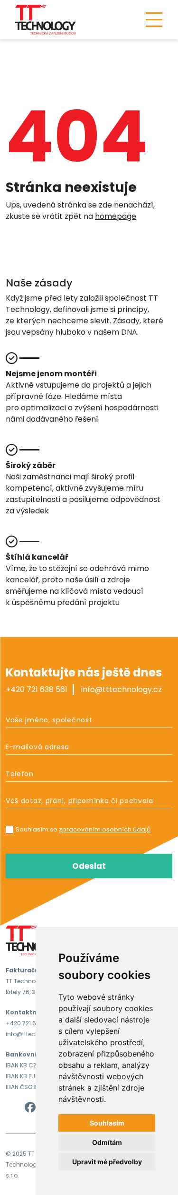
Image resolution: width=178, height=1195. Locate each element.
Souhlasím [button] (107, 1123)
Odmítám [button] (107, 1142)
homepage (115, 216)
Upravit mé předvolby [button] (107, 1162)
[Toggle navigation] (154, 19)
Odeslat (89, 866)
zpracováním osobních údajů (104, 829)
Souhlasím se (83, 829)
